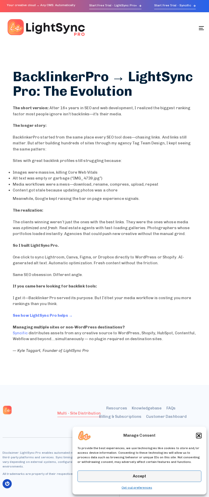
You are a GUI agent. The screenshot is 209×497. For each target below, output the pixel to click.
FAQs (171, 408)
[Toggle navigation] (171, 28)
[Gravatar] (7, 483)
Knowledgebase (147, 408)
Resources (116, 408)
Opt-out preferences (137, 487)
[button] (198, 435)
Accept (139, 476)
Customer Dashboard (166, 416)
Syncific (20, 333)
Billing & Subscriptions (120, 416)
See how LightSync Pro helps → (43, 315)
